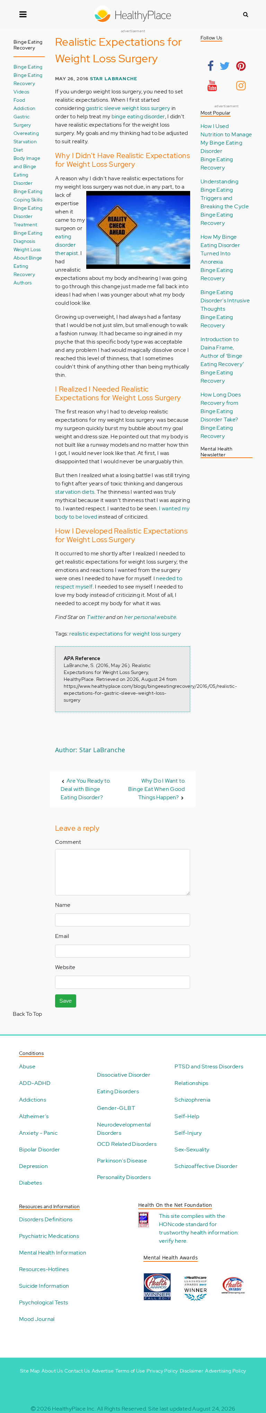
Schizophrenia (192, 1099)
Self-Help (187, 1116)
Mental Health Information (52, 1252)
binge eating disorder (138, 116)
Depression (33, 1166)
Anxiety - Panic (38, 1133)
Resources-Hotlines (44, 1269)
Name (63, 905)
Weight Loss (27, 249)
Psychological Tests (43, 1302)
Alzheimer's (33, 1116)
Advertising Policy (225, 1371)
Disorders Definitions (45, 1219)
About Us (52, 1371)
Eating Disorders (118, 1091)
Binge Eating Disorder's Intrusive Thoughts (225, 300)
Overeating (26, 133)
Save (66, 1000)
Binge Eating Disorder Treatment (28, 216)
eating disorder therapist (66, 245)
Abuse (27, 1066)
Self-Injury (188, 1133)
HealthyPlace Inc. (74, 1408)
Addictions (32, 1099)
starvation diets (74, 491)
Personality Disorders (124, 1177)
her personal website (150, 617)
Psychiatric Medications (49, 1236)
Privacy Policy (162, 1371)
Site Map (30, 1371)
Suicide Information (44, 1285)
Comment (68, 842)
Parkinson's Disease (122, 1160)
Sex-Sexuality (192, 1149)
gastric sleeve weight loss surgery (128, 108)
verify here (172, 1241)
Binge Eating (28, 66)
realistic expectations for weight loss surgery (125, 633)
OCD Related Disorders (127, 1144)
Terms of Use (130, 1371)
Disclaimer (191, 1371)
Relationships (191, 1083)
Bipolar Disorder (39, 1149)
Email (62, 936)
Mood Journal (37, 1319)
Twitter (96, 617)
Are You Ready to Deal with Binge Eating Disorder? (85, 789)
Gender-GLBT (116, 1108)
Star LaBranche (114, 79)
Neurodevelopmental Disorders (124, 1129)
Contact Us (77, 1371)
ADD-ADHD (35, 1083)
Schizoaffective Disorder (206, 1166)
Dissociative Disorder (123, 1074)
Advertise (103, 1371)
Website (65, 967)
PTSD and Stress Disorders (209, 1066)
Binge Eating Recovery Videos (28, 83)
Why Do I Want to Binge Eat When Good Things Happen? (156, 789)
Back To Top (27, 1014)
